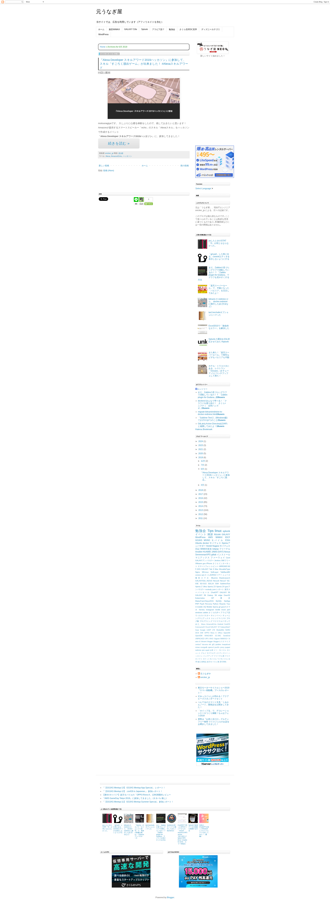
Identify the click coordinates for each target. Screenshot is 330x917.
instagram (210, 610)
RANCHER (209, 636)
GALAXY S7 (215, 627)
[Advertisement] (212, 100)
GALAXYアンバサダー (204, 560)
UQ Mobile (207, 607)
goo (204, 563)
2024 (201, 441)
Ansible (198, 552)
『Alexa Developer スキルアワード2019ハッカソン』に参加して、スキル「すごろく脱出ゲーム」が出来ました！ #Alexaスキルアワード (144, 63)
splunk (226, 531)
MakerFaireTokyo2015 (204, 601)
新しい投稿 (104, 166)
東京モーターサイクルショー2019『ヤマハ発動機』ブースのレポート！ (213, 690)
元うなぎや (205, 674)
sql (202, 575)
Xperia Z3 (212, 587)
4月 (203, 485)
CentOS (227, 624)
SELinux (205, 572)
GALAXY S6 (200, 595)
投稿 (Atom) (108, 170)
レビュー (214, 566)
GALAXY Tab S (207, 569)
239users (220, 397)
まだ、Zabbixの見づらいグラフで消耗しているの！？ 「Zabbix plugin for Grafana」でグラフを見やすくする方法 (161, 832)
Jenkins (217, 560)
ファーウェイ (218, 557)
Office (220, 633)
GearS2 (227, 595)
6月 (203, 469)
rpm (203, 650)
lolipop (215, 549)
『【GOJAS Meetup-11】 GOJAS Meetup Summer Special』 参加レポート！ (137, 802)
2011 (200, 518)
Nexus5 (216, 581)
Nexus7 (223, 581)
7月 (203, 465)
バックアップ (208, 656)
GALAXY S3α (130, 29)
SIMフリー (225, 560)
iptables (218, 644)
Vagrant (217, 639)
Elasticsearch (224, 578)
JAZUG (209, 581)
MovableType (224, 569)
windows (198, 612)
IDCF (227, 537)
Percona (208, 604)
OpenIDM (198, 636)
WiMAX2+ (224, 639)
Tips (210, 531)
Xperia (215, 607)
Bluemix (214, 578)
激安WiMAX (114, 29)
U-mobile (199, 607)
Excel (208, 627)
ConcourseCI (200, 627)
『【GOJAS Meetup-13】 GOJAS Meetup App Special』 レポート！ (133, 788)
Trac (228, 604)
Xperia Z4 (220, 587)
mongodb (203, 647)
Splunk (144, 29)
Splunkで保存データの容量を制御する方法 (193, 828)
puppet (227, 647)
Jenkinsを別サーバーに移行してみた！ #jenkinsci (171, 828)
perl (228, 610)
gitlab (213, 554)
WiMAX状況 (206, 549)
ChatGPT (214, 592)
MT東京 (220, 598)
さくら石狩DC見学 (188, 29)
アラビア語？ (158, 29)
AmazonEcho (116, 156)
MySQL (219, 601)
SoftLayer (214, 572)
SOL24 (211, 584)
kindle (217, 610)
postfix (217, 647)
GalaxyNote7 (225, 627)
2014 (201, 506)
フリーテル (224, 549)
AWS (210, 537)
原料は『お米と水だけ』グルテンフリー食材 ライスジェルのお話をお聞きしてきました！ (213, 721)
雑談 (210, 534)
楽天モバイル (212, 662)
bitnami (204, 641)
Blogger (170, 897)
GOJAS (198, 540)
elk (210, 644)
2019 (201, 457)
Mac (216, 569)
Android (220, 624)
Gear (197, 630)
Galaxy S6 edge (214, 595)
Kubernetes (200, 598)
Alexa (108, 156)
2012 (201, 514)
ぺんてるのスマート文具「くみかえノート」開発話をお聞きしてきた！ (213, 704)
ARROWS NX (224, 566)
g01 (213, 644)
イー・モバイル (220, 650)
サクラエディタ (213, 653)
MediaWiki (220, 630)
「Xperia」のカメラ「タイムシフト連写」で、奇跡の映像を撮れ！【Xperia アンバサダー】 (139, 831)
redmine (198, 650)
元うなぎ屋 (109, 11)
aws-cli (197, 641)
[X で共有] (104, 72)
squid (207, 650)
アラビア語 (225, 612)
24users (220, 414)
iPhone (209, 563)
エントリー (202, 389)
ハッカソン (127, 156)
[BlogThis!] (101, 72)
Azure (217, 534)
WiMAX (219, 537)
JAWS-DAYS (218, 552)
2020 (201, 453)
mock (223, 610)
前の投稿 (184, 166)
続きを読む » (119, 143)
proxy (222, 647)
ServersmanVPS (203, 554)
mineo (197, 647)
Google (202, 630)
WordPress (103, 34)
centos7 (198, 644)
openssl (211, 647)
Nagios (216, 546)
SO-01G (203, 584)
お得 (211, 650)
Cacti (228, 558)
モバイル (218, 540)
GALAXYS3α (200, 581)
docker (206, 543)
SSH (217, 584)
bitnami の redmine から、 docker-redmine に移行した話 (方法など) (128, 829)
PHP (197, 604)
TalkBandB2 (225, 572)
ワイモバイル (222, 659)
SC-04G (218, 636)
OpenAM (227, 633)
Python (215, 604)
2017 (201, 494)
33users (205, 408)
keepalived (226, 644)
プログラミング (206, 621)
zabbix (205, 612)
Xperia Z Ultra (201, 587)
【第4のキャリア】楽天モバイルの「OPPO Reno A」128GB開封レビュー (136, 795)
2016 (201, 498)
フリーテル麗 (219, 656)
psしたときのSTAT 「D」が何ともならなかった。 (219, 243)
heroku (202, 610)
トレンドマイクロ (218, 618)
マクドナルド (218, 621)
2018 (201, 490)
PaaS (202, 604)
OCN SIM (199, 633)
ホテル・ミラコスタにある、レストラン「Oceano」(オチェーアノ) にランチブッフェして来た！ (219, 371)
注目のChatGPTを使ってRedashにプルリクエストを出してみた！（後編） (204, 830)
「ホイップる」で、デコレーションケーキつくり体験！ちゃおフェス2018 (213, 713)
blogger (210, 641)
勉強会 (172, 29)
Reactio (222, 604)
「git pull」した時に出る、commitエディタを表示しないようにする (219, 256)
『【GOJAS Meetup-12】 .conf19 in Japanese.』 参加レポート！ (132, 791)
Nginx (197, 572)
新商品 (203, 662)
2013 (201, 510)
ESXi (227, 540)
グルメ (203, 653)
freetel (209, 546)
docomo (205, 644)
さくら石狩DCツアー (213, 575)
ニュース (226, 575)
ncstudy (208, 589)
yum (214, 589)
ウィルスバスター (202, 615)
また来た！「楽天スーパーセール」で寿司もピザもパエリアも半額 (219, 354)
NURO (227, 630)
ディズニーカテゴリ (210, 29)
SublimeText (225, 584)
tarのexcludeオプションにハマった (150, 827)
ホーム (101, 29)
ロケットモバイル (210, 659)
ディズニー (223, 653)
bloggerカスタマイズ (221, 641)
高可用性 (223, 662)
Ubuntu (198, 543)
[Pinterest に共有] (109, 72)
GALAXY (226, 534)
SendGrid (226, 636)
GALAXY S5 (225, 592)
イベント (201, 534)
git (220, 607)
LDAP (209, 630)
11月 (203, 461)
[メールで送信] (99, 72)
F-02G (198, 569)
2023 (201, 445)
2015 (201, 502)
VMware (198, 563)
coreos (198, 575)
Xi (229, 639)
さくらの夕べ (214, 612)
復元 (199, 662)
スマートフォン (204, 566)
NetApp (227, 601)
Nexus (227, 552)
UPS (207, 639)
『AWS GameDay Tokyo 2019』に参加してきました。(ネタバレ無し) (134, 798)
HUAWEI (207, 552)
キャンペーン (216, 615)
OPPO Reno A (210, 633)
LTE (213, 630)
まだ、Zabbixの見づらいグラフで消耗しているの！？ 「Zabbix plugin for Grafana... (212, 394)
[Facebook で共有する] (106, 72)
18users (220, 426)
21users (221, 420)
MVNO (207, 540)
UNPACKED (199, 639)
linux (218, 531)
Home (102, 47)
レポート (220, 589)
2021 (201, 449)
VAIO (211, 639)
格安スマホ (202, 578)
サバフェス (215, 543)
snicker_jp (205, 677)
